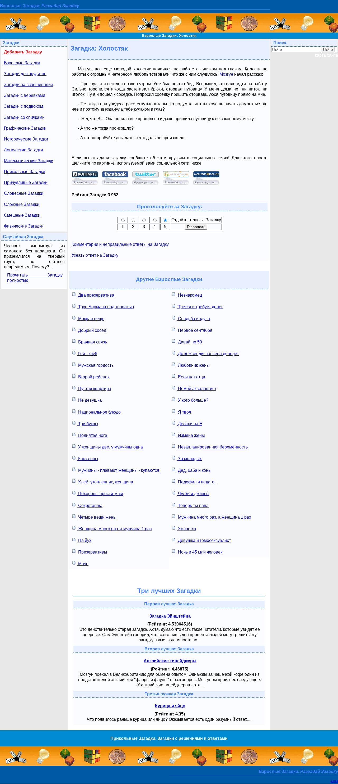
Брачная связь (92, 342)
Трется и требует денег (200, 307)
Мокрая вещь (90, 318)
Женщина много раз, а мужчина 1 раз (114, 529)
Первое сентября (194, 330)
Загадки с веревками (24, 95)
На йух (84, 540)
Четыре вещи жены (96, 517)
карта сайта (326, 55)
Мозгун (226, 74)
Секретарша (89, 505)
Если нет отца (191, 377)
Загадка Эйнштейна (170, 616)
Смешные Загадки (22, 215)
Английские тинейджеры (170, 661)
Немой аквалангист (196, 388)
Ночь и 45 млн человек (199, 552)
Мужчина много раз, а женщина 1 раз (214, 517)
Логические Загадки (23, 150)
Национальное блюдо (99, 412)
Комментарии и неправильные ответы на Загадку (120, 244)
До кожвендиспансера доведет (208, 353)
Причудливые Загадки (26, 182)
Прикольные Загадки (24, 171)
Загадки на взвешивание (28, 84)
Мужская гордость (95, 365)
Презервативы (92, 552)
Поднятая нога (92, 435)
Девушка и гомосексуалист (204, 540)
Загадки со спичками (24, 117)
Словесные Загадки (23, 193)
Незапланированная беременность (212, 447)
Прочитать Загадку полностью (35, 278)
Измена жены (191, 435)
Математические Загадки (28, 160)
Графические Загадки (25, 128)
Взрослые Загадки (22, 63)
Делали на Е (189, 424)
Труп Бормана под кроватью (105, 307)
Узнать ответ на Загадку (95, 255)
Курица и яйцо (170, 706)
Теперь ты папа (193, 505)
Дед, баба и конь (193, 470)
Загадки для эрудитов (25, 73)
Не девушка (89, 400)
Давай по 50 (189, 342)
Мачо (82, 563)
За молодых (189, 458)
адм (334, 781)
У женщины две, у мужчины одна (110, 447)
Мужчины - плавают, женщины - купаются (118, 470)
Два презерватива (95, 295)
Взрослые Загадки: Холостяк (169, 35)
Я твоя (184, 412)
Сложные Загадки (21, 204)
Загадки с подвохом (23, 106)
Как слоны (87, 458)
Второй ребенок (93, 377)
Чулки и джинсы (193, 493)
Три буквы (87, 424)
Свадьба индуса (193, 318)
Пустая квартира (94, 388)
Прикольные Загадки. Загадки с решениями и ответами (169, 738)
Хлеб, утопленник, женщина (105, 482)
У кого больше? (192, 400)
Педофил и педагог (196, 482)
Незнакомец (189, 295)
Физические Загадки (24, 226)
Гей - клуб (87, 353)
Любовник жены (193, 365)
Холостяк (186, 529)
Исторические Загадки (26, 139)
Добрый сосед (91, 330)
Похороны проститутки (100, 493)
